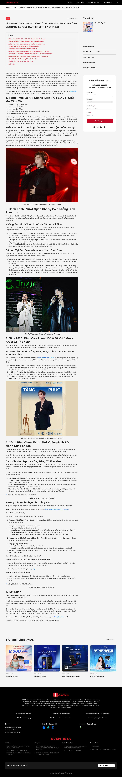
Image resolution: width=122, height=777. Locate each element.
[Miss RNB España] (19, 658)
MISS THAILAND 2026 (89, 68)
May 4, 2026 (9, 673)
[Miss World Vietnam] (103, 658)
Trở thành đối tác (107, 2)
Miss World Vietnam (89, 57)
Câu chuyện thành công (93, 2)
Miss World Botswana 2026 (91, 52)
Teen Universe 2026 (89, 62)
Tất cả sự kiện (80, 2)
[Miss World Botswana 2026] (75, 658)
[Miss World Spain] (47, 658)
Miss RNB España (100, 23)
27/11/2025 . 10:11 (73, 18)
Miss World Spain (88, 46)
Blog (15, 7)
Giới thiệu (69, 2)
